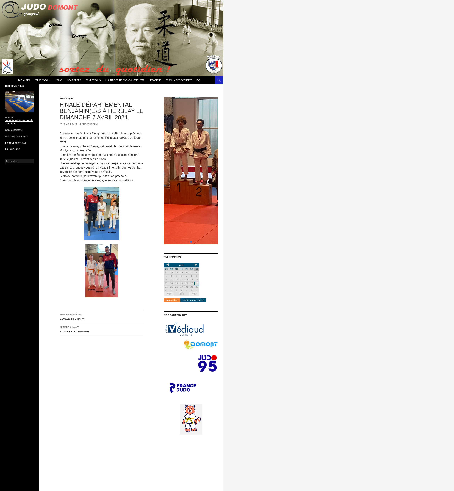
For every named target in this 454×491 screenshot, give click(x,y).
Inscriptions (74, 80)
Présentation (42, 80)
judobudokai (90, 124)
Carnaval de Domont (72, 316)
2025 (169, 294)
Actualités (24, 80)
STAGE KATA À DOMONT (74, 329)
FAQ (198, 80)
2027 (194, 294)
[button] (191, 242)
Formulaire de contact (179, 80)
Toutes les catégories (193, 300)
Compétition (172, 300)
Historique (155, 80)
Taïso (59, 80)
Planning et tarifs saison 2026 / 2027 (124, 80)
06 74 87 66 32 (12, 149)
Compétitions (93, 80)
